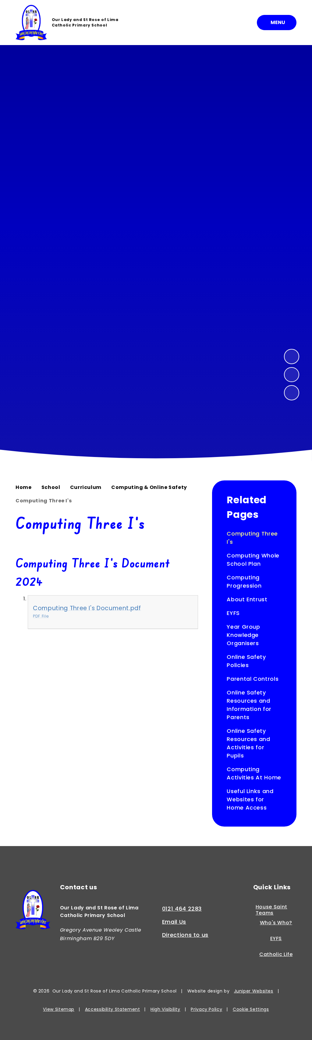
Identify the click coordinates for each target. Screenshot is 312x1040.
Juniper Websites (253, 991)
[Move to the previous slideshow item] (291, 374)
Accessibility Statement (112, 1009)
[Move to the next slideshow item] (291, 356)
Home (24, 487)
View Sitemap (58, 1009)
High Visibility (165, 1009)
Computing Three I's (44, 500)
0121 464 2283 (182, 908)
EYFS (276, 939)
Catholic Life (275, 954)
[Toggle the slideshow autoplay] (291, 392)
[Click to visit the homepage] (33, 910)
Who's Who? (276, 923)
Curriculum (85, 487)
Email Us (174, 922)
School (50, 487)
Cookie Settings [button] (251, 1009)
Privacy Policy (206, 1009)
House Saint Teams (271, 910)
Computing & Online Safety (149, 487)
